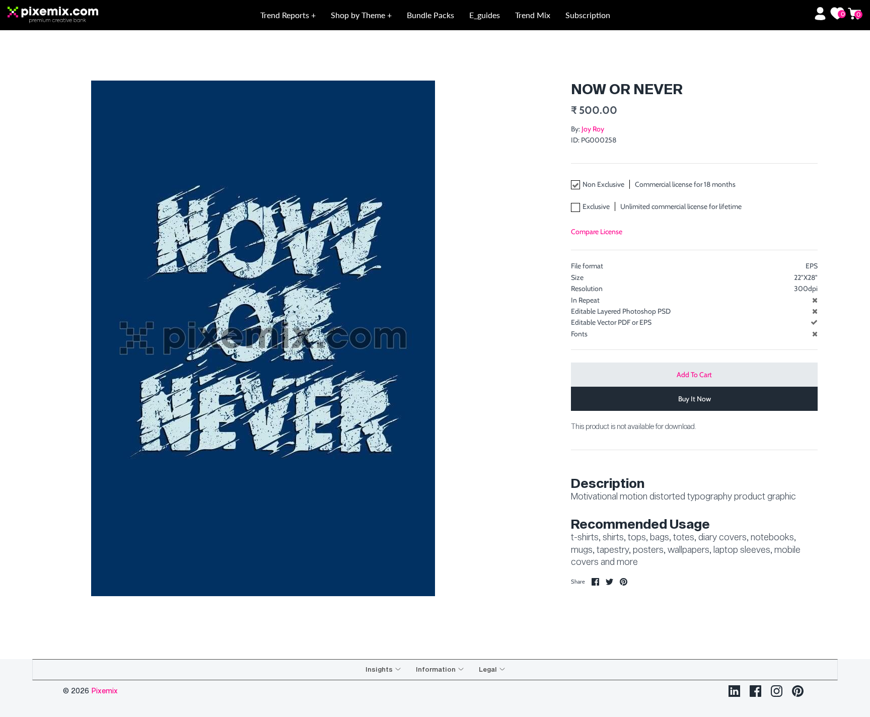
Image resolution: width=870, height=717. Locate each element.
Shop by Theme (359, 15)
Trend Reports (285, 15)
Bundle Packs (430, 15)
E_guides (484, 15)
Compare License (596, 231)
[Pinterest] (798, 691)
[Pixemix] (93, 15)
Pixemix (104, 690)
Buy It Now (694, 398)
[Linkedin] (734, 691)
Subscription (587, 15)
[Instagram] (776, 691)
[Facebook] (755, 691)
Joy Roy (593, 128)
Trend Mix (532, 15)
